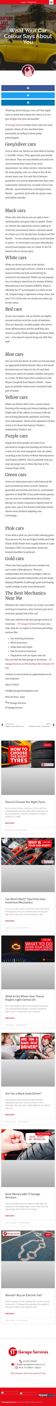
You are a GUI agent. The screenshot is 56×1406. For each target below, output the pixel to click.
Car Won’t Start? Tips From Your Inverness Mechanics (25, 900)
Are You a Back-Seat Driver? (23, 1093)
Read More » (10, 823)
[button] (51, 2)
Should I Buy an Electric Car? (23, 1295)
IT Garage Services (14, 125)
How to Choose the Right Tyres (25, 802)
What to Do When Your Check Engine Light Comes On (24, 998)
